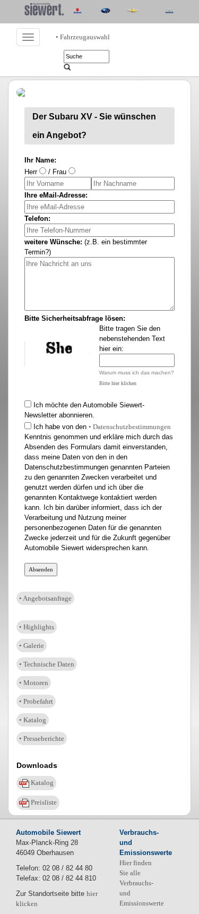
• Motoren (33, 683)
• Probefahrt (36, 701)
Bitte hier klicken (117, 383)
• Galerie (31, 646)
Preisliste (43, 802)
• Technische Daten (46, 664)
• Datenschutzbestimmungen (130, 427)
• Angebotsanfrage (45, 598)
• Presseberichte (41, 738)
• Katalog (32, 720)
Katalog (41, 783)
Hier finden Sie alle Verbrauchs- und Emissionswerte (141, 883)
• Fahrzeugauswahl (83, 37)
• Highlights (36, 627)
